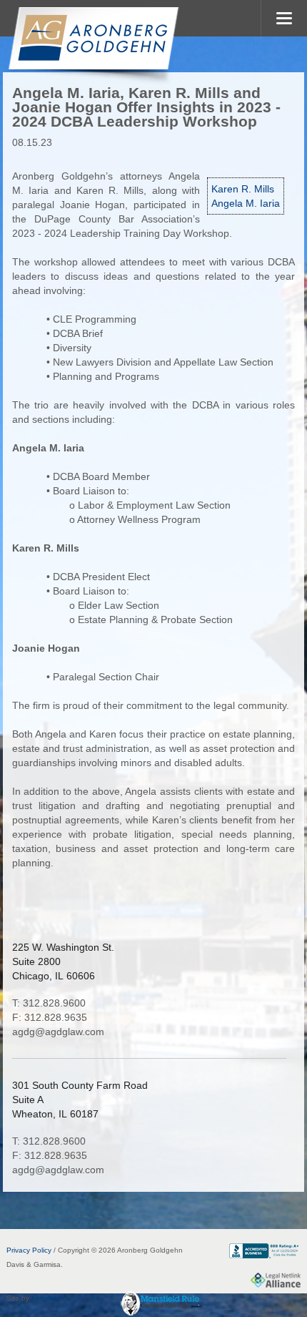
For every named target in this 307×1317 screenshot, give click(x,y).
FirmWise (46, 1298)
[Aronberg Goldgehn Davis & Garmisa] (93, 45)
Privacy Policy (28, 1250)
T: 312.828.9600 (49, 1003)
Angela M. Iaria (245, 203)
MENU (284, 18)
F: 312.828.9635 (49, 1017)
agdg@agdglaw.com (58, 1031)
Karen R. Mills (242, 189)
